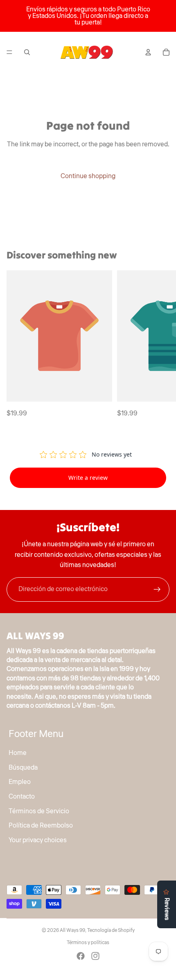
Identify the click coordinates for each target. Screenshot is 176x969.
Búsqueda (23, 767)
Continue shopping (88, 176)
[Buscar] (27, 52)
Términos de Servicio (39, 811)
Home (18, 752)
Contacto (22, 796)
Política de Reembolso (41, 825)
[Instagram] (95, 956)
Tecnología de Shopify (111, 930)
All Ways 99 (72, 930)
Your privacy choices (38, 840)
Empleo (20, 781)
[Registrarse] (157, 589)
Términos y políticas (88, 942)
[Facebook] (81, 956)
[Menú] (9, 52)
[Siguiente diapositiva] (160, 344)
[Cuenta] (148, 52)
